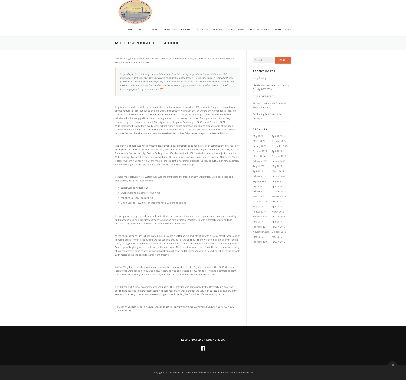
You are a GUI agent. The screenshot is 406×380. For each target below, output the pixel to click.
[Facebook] (203, 348)
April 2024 (277, 151)
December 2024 (280, 146)
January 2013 (278, 241)
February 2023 (260, 161)
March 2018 (278, 211)
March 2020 (259, 196)
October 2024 (260, 151)
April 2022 (258, 171)
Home (130, 30)
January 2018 (278, 216)
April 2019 (277, 206)
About (143, 30)
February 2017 (260, 226)
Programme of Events (178, 30)
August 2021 (278, 181)
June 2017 (258, 221)
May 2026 (258, 136)
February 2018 (260, 216)
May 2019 (258, 206)
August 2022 (259, 166)
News (155, 30)
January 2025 (259, 146)
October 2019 (260, 201)
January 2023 (278, 161)
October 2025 (279, 140)
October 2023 (279, 156)
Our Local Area (260, 30)
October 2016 (279, 231)
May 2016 (277, 236)
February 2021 (260, 191)
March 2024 (259, 156)
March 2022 (278, 171)
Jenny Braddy (259, 78)
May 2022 (277, 166)
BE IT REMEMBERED (263, 96)
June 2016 (258, 236)
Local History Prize (210, 30)
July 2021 (257, 186)
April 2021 (277, 186)
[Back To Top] (392, 365)
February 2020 (279, 196)
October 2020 (279, 191)
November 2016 (261, 231)
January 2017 (278, 226)
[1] (161, 89)
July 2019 (276, 201)
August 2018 (259, 211)
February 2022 (260, 176)
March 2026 (259, 140)
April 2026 (277, 136)
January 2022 (278, 176)
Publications (236, 30)
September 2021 (261, 181)
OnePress (223, 372)
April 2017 (277, 221)
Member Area (283, 30)
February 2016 (260, 241)
